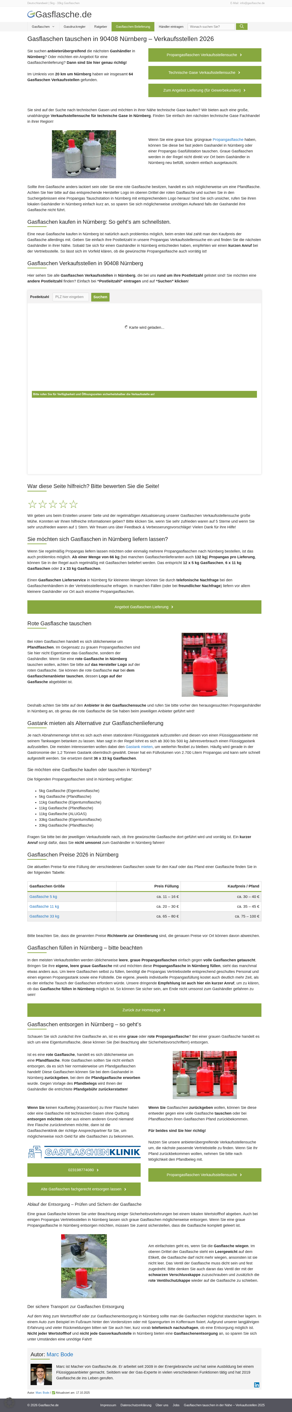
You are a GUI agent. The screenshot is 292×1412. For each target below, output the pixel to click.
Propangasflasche (228, 139)
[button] (9, 1402)
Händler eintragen (171, 26)
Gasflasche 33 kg (44, 916)
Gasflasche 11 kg (44, 906)
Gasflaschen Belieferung (133, 26)
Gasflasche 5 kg (43, 897)
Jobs (176, 1405)
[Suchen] (242, 26)
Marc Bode (60, 1354)
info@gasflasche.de (252, 3)
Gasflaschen (41, 26)
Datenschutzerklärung (136, 1405)
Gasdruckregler (75, 26)
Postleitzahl (39, 297)
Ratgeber (100, 26)
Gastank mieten (139, 747)
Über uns (162, 1405)
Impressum (108, 1405)
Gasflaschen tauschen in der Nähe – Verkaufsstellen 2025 (224, 1405)
